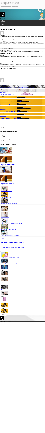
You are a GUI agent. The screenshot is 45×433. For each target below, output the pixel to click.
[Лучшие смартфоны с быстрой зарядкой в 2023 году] (4, 190)
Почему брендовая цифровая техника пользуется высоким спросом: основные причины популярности (17, 87)
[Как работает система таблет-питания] (4, 216)
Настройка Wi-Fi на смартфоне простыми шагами (8, 108)
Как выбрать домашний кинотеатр (4, 173)
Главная (2, 20)
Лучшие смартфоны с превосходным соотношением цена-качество (11, 97)
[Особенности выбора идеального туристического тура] (4, 210)
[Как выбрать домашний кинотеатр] (6, 172)
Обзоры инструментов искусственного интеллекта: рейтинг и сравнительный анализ (10, 3)
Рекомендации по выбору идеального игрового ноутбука (9, 114)
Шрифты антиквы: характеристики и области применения (7, 281)
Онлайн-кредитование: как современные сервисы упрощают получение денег (13, 91)
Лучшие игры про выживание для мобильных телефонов (7, 154)
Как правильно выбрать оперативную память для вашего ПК (10, 111)
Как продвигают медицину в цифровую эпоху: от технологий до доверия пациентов (10, 235)
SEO (1, 22)
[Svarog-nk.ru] (3, 18)
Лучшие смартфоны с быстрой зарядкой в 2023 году (6, 191)
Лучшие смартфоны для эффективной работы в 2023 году (7, 164)
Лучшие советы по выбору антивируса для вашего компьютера (10, 101)
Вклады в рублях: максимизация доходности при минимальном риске (8, 229)
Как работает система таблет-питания (5, 217)
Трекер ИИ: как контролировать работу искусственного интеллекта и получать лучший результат (11, 5)
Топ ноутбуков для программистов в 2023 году (6, 197)
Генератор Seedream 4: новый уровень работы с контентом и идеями (8, 269)
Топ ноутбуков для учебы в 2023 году (6, 104)
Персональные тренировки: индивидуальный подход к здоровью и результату (9, 6)
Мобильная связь (3, 21)
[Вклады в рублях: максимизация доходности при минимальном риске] (4, 228)
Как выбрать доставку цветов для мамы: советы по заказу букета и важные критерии (10, 2)
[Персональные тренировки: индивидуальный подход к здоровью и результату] (4, 202)
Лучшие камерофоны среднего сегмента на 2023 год (7, 183)
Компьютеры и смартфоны (3, 27)
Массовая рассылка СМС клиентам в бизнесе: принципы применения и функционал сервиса (11, 4)
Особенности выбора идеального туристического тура (7, 211)
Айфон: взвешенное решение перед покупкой (7, 94)
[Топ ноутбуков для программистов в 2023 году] (4, 196)
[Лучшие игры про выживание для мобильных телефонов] (6, 153)
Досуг (3, 24)
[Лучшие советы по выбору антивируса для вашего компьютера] (4, 313)
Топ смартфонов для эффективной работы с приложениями (10, 118)
